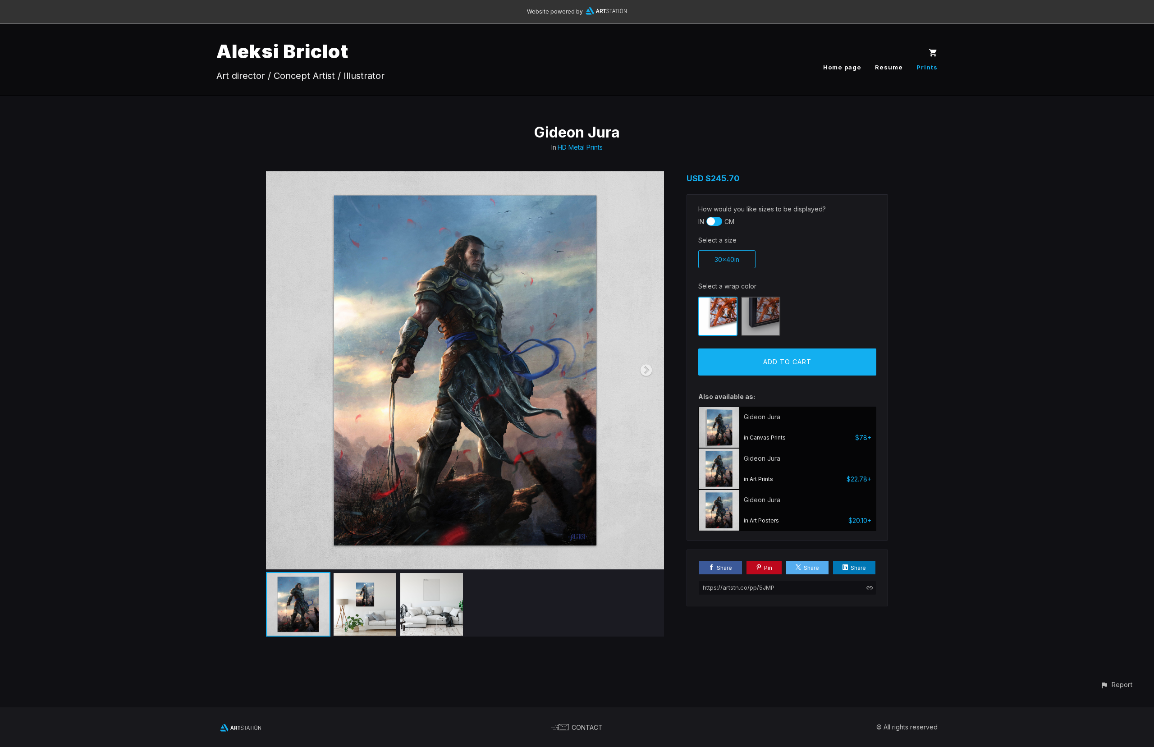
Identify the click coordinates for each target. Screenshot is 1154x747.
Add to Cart (787, 362)
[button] (1116, 684)
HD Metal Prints (580, 147)
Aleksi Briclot (282, 51)
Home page (842, 67)
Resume (889, 67)
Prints (927, 67)
